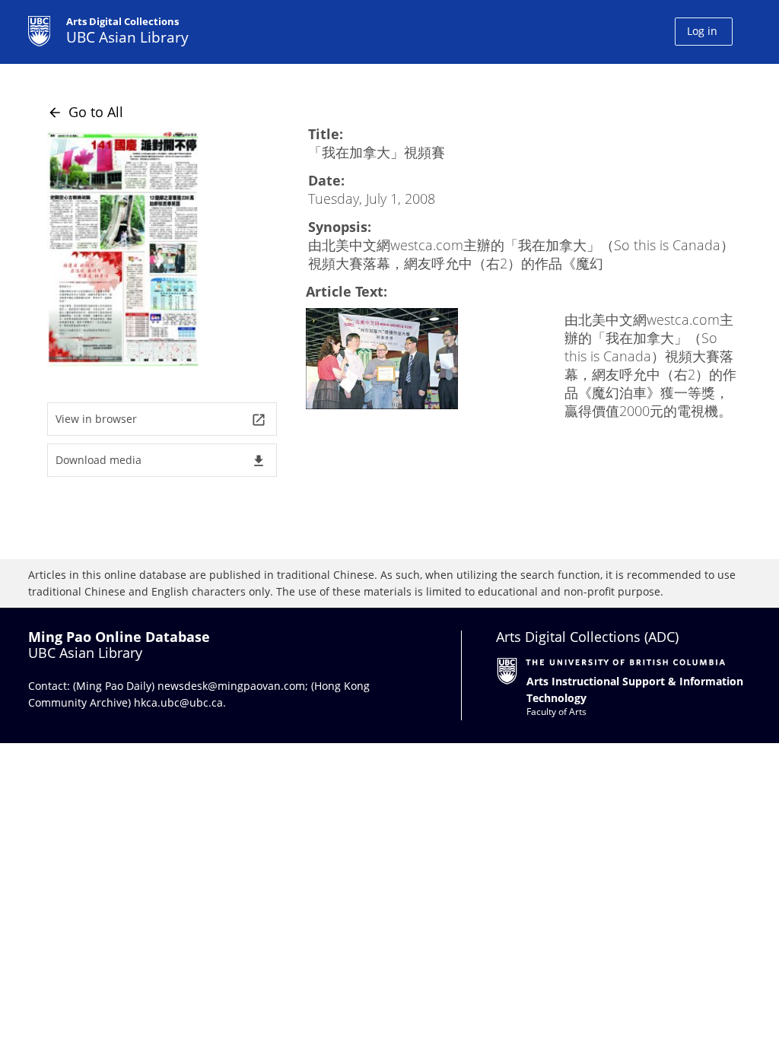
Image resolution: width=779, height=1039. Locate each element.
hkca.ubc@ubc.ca (178, 702)
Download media (161, 461)
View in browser (161, 419)
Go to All (85, 112)
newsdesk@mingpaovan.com (231, 685)
